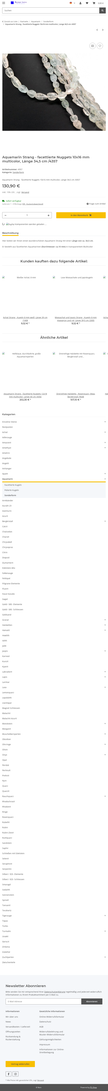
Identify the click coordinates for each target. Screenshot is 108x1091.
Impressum (44, 1044)
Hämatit (6, 630)
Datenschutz (45, 1021)
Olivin (5, 749)
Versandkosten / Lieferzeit (18, 1026)
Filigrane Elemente (11, 583)
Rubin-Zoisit (8, 832)
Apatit (5, 473)
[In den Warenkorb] (4, 39)
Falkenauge (7, 573)
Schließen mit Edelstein (13, 853)
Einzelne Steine (9, 421)
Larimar (6, 682)
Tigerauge (7, 915)
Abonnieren (91, 1001)
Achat (5, 432)
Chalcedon (7, 531)
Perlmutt (6, 770)
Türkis (5, 926)
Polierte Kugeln (11, 490)
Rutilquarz (7, 837)
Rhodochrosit (8, 801)
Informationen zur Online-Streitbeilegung (51, 1051)
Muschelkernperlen (11, 734)
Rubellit (6, 822)
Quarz (5, 786)
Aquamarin (7, 479)
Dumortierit (7, 562)
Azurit (5, 516)
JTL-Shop (93, 1087)
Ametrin (6, 453)
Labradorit (7, 671)
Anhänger (7, 468)
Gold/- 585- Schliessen (12, 609)
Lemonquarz (8, 692)
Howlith (5, 635)
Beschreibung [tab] (10, 233)
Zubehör (6, 952)
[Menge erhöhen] (48, 215)
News (8, 1021)
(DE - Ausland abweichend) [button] (32, 204)
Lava (4, 687)
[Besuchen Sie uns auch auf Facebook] (8, 1074)
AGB (41, 1026)
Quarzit (5, 791)
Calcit (4, 526)
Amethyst (6, 447)
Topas (5, 920)
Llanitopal (7, 703)
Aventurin (7, 511)
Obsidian (6, 739)
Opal (4, 760)
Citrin (4, 552)
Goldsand (6, 614)
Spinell (5, 900)
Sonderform (18, 172)
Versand (25, 192)
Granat (5, 619)
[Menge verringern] (5, 215)
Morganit (6, 728)
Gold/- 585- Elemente (12, 604)
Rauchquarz (8, 796)
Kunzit (5, 661)
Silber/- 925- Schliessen (13, 879)
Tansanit (6, 905)
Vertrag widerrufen (20, 1064)
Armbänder (7, 500)
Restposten (7, 427)
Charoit (5, 536)
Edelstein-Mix (8, 568)
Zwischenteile (8, 962)
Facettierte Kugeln (13, 485)
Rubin (5, 827)
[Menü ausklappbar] (3, 2)
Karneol (6, 656)
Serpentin (7, 869)
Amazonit (6, 442)
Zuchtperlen (8, 957)
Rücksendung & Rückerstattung (13, 1038)
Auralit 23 (6, 505)
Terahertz (6, 910)
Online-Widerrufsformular (51, 1016)
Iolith (4, 640)
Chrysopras (7, 547)
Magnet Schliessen (11, 708)
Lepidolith (7, 697)
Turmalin (6, 931)
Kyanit (5, 666)
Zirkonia (6, 946)
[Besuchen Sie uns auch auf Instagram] (15, 1074)
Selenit (5, 858)
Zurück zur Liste (10, 21)
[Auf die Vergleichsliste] (92, 46)
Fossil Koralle (8, 594)
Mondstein (7, 723)
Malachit (6, 713)
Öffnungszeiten (13, 1031)
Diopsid (5, 557)
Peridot (5, 765)
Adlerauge (7, 437)
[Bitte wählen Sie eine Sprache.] (72, 3)
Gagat (5, 599)
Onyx (4, 754)
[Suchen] (102, 10)
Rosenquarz (8, 817)
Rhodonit (6, 806)
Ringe (5, 812)
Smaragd (6, 884)
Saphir (5, 848)
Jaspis (5, 651)
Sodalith (6, 889)
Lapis (4, 677)
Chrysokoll (7, 542)
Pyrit (4, 780)
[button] (80, 3)
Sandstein (7, 843)
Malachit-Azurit (9, 718)
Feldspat (6, 578)
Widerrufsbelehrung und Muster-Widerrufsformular (52, 1033)
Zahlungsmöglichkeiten (50, 1039)
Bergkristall (7, 521)
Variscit (5, 941)
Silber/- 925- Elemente (12, 874)
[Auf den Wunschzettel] (100, 46)
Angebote (6, 458)
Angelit (5, 463)
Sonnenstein (8, 895)
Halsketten (7, 625)
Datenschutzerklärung (54, 991)
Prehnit (5, 775)
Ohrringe (6, 744)
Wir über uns (12, 1016)
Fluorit (5, 588)
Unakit (5, 936)
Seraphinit (7, 863)
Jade (4, 645)
